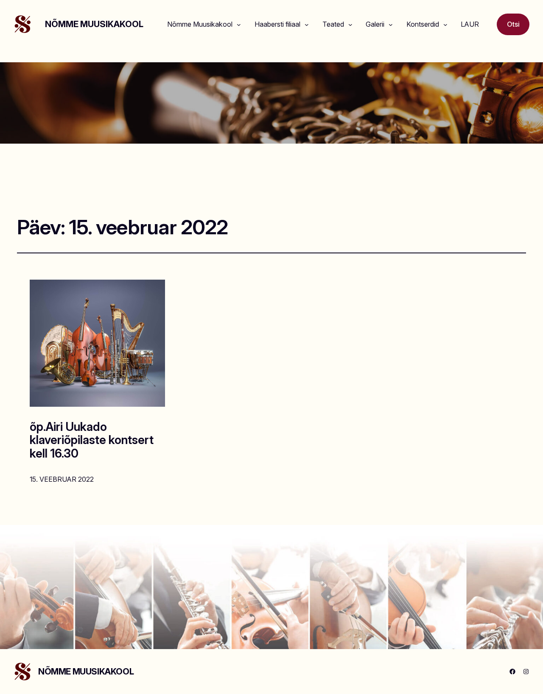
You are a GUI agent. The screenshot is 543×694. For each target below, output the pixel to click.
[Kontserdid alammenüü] (445, 24)
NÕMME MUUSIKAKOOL (94, 24)
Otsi (513, 24)
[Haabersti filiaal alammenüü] (307, 24)
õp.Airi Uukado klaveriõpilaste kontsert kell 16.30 (92, 440)
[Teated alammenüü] (350, 24)
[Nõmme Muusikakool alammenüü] (239, 24)
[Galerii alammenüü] (391, 24)
